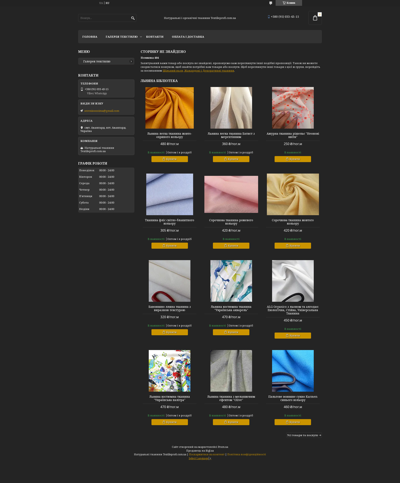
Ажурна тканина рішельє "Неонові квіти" (293, 135)
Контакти (155, 36)
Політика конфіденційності (246, 454)
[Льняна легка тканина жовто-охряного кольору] (169, 108)
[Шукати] (132, 18)
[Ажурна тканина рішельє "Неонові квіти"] (293, 108)
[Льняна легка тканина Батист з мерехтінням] (231, 108)
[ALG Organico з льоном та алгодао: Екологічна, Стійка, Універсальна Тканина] (293, 281)
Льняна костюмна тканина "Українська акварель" (231, 308)
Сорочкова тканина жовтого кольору (293, 222)
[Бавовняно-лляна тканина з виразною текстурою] (169, 281)
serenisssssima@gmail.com (101, 110)
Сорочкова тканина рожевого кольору (231, 222)
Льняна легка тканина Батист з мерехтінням (231, 135)
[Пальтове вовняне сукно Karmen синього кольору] (293, 371)
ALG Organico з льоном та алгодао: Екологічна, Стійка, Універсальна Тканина (293, 310)
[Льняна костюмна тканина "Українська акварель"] (231, 281)
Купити (171, 159)
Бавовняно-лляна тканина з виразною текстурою (170, 308)
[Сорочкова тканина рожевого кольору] (231, 194)
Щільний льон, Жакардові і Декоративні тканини (198, 70)
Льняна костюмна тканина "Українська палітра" (169, 398)
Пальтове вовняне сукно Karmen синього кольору (293, 398)
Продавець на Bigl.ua (200, 450)
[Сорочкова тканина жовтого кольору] (293, 194)
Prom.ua (223, 447)
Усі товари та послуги (302, 435)
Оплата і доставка (188, 36)
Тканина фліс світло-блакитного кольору (169, 222)
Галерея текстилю (122, 36)
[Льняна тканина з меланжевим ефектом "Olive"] (231, 371)
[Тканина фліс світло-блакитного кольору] (169, 194)
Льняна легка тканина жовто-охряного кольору (169, 135)
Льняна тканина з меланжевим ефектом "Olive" (231, 398)
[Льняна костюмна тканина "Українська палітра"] (169, 371)
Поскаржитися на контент (207, 454)
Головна (89, 36)
